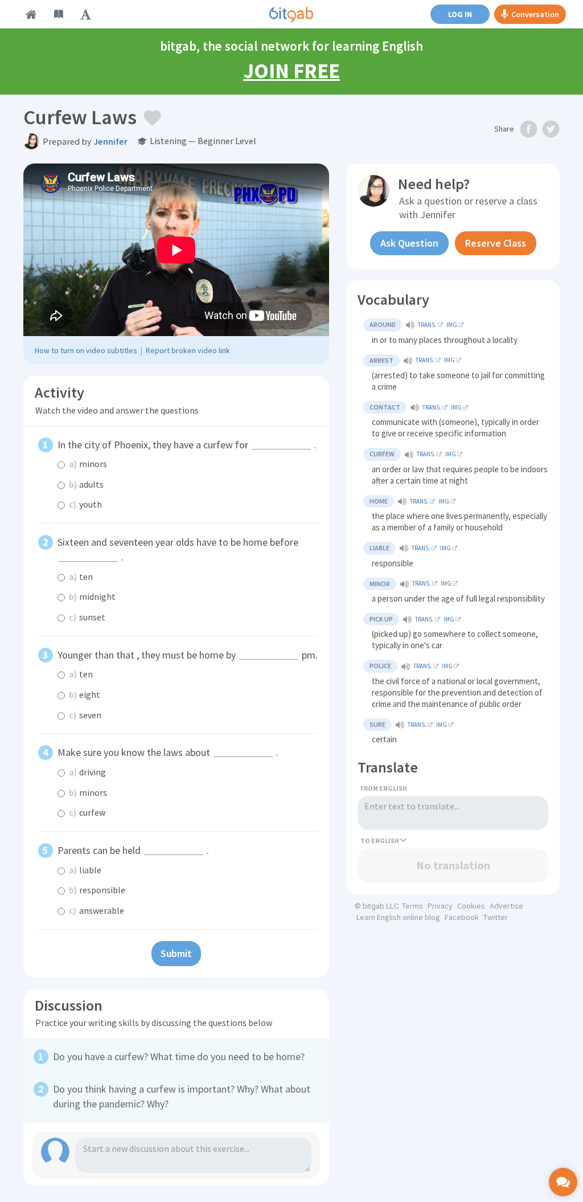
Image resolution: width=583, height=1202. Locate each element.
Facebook (462, 917)
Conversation (535, 14)
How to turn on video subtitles (86, 350)
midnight (92, 596)
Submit (176, 953)
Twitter (495, 917)
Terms (412, 906)
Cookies (471, 906)
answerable (96, 910)
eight (84, 694)
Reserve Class (495, 243)
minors (88, 463)
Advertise (506, 906)
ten (81, 576)
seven (85, 715)
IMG (451, 325)
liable (85, 870)
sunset (87, 617)
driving (87, 772)
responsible (97, 890)
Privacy (440, 906)
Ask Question (409, 243)
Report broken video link (188, 350)
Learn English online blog (398, 917)
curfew (87, 812)
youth (85, 504)
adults (86, 484)
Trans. (427, 325)
